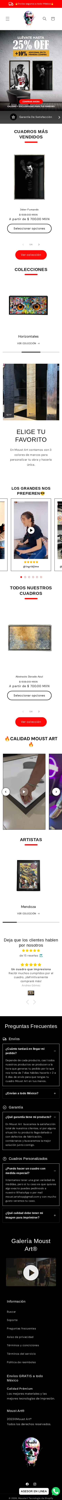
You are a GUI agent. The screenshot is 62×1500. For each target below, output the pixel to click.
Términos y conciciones (23, 1345)
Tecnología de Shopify (41, 1498)
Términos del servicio (21, 1354)
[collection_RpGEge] (28, 875)
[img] (31, 950)
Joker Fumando (29, 209)
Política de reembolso (21, 1362)
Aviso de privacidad (20, 1337)
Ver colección (31, 255)
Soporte (12, 1320)
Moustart (23, 1498)
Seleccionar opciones (29, 228)
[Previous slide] (6, 792)
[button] (7, 19)
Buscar (11, 1311)
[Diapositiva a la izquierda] (23, 244)
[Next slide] (56, 792)
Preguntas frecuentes (21, 1328)
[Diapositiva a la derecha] (39, 244)
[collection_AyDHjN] (28, 305)
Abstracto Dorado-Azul (29, 676)
